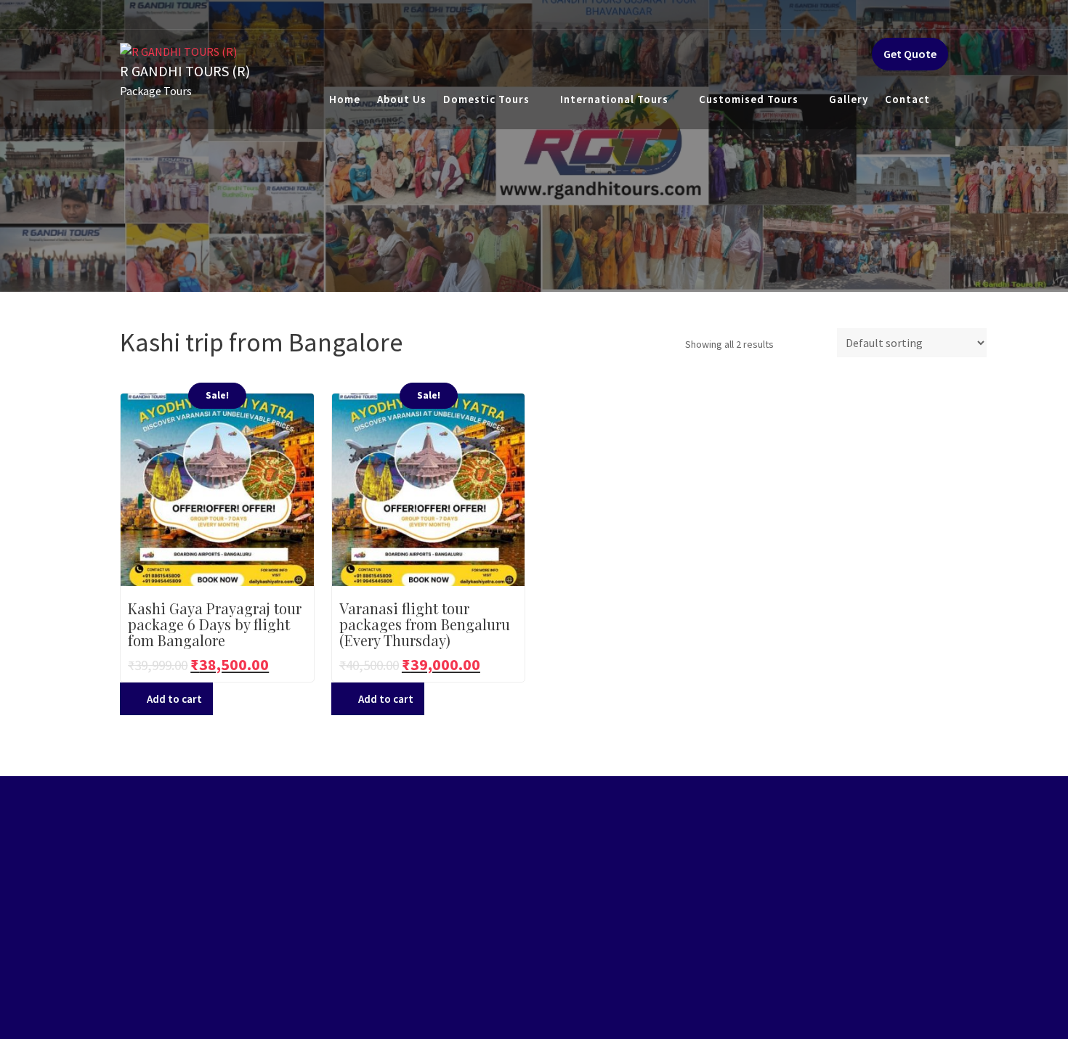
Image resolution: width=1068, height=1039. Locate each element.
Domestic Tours (486, 99)
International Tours (614, 99)
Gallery (848, 99)
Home (344, 99)
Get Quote (909, 53)
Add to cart (174, 699)
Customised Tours (748, 99)
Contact (907, 99)
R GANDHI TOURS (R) (185, 71)
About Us (401, 99)
